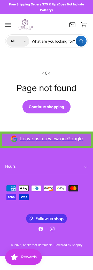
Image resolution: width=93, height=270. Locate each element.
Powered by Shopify (68, 245)
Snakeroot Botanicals (37, 245)
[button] (8, 24)
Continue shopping (47, 106)
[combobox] (59, 41)
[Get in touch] (72, 24)
